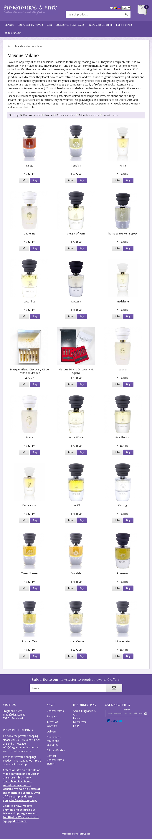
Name (49, 115)
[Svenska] (116, 7)
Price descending (89, 115)
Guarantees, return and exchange (54, 740)
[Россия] (119, 7)
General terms (55, 711)
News (76, 718)
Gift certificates (56, 750)
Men (49, 24)
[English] (112, 7)
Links (76, 726)
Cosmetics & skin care (70, 24)
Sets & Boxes (13, 33)
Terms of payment (52, 723)
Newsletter (79, 722)
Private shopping (18, 730)
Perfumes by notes (30, 24)
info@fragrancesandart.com (19, 747)
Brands (9, 24)
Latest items (110, 115)
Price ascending (65, 115)
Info (24, 180)
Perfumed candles (100, 24)
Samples (52, 716)
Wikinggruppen (82, 833)
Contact (51, 756)
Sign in (50, 763)
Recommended (32, 115)
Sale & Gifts (124, 24)
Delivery (51, 731)
